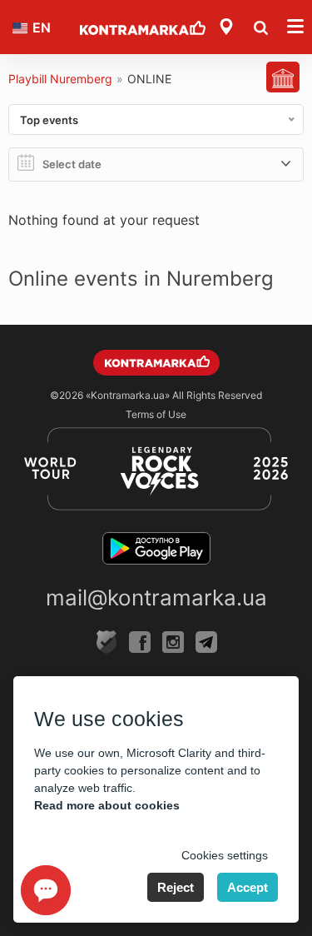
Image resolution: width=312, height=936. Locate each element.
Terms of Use (156, 414)
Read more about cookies (107, 805)
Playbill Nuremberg (60, 79)
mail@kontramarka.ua (156, 597)
